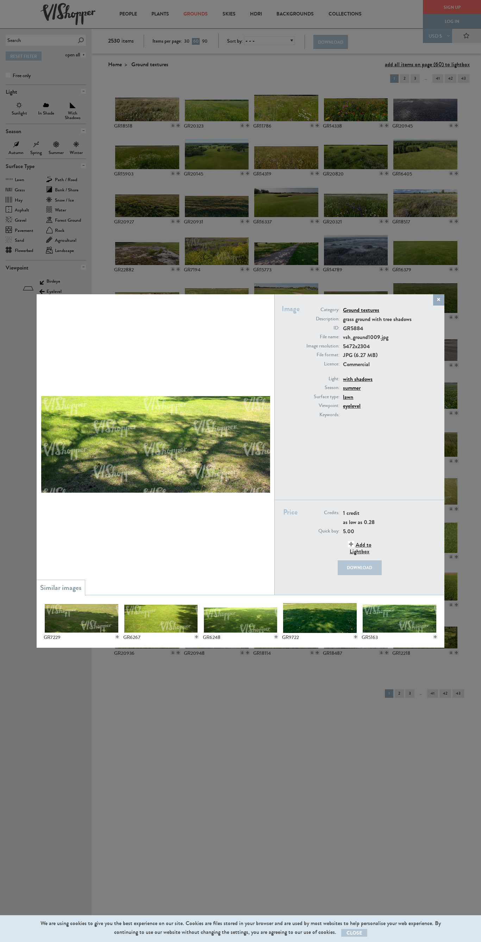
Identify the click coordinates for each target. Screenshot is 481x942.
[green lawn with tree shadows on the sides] (161, 618)
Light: (334, 378)
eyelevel (352, 406)
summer (352, 388)
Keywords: (329, 414)
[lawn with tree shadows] (399, 618)
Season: (332, 387)
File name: (329, 336)
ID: (336, 328)
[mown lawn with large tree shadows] (81, 618)
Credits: (331, 512)
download (359, 568)
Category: (329, 309)
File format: (328, 354)
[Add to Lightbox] (117, 637)
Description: (327, 318)
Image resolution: (322, 346)
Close (354, 933)
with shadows (358, 379)
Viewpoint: (329, 405)
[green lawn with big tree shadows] (240, 618)
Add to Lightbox (360, 548)
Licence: (331, 364)
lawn (348, 397)
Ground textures (361, 310)
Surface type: (326, 396)
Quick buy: (328, 531)
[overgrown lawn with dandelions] (319, 618)
